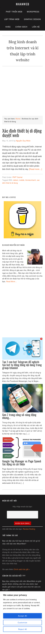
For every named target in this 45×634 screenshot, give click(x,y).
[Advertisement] (22, 88)
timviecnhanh (30, 180)
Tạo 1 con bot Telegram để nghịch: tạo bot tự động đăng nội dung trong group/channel (22, 365)
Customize (22, 622)
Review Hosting (29, 529)
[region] (22, 612)
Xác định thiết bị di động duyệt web (22, 132)
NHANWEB (22, 4)
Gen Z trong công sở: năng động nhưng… (19, 416)
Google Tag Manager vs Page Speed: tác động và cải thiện (21, 462)
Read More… (11, 281)
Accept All (22, 616)
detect (15, 180)
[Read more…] (35, 169)
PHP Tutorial (17, 177)
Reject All (22, 629)
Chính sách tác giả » (22, 569)
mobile (21, 180)
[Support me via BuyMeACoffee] (22, 237)
